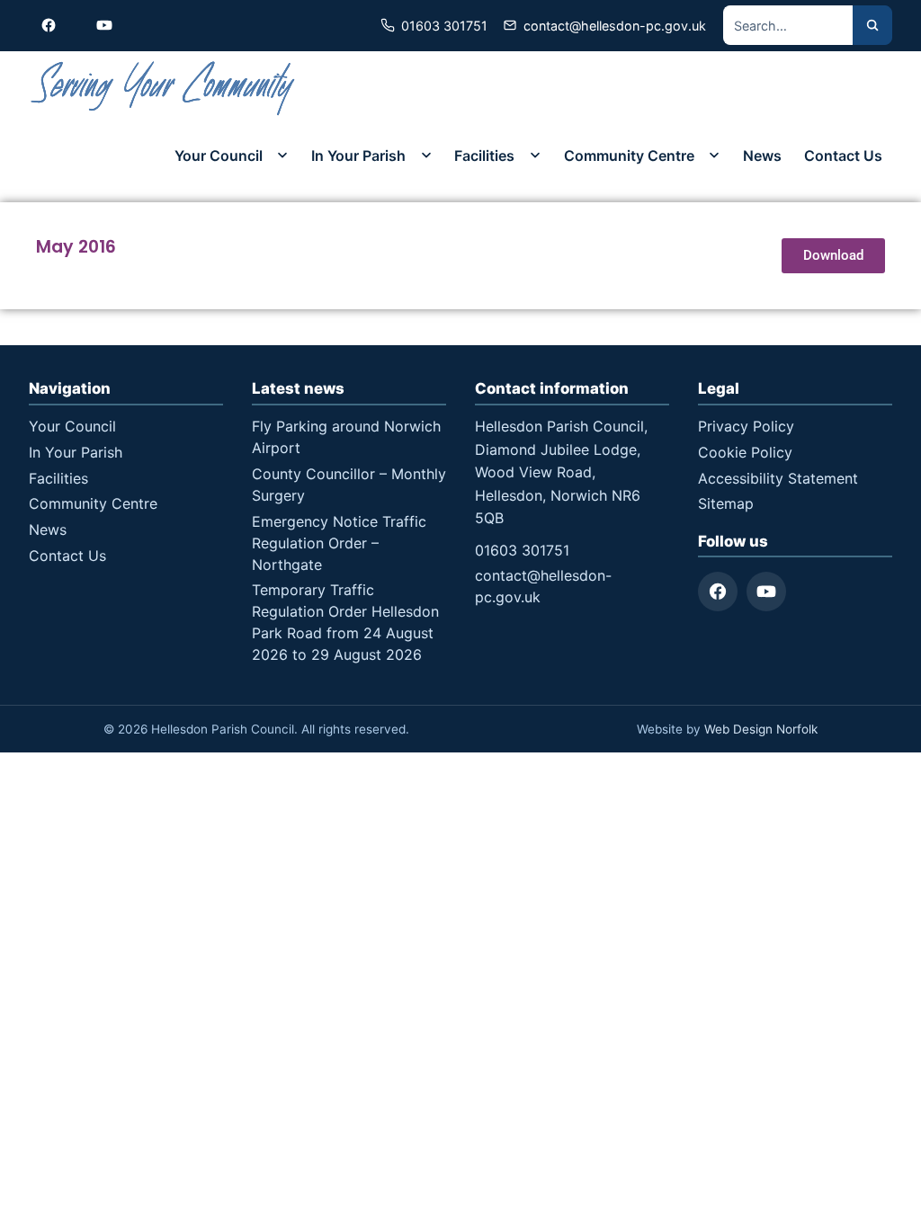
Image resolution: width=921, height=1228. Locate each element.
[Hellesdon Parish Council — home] (164, 88)
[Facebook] (718, 591)
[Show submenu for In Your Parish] (426, 155)
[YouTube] (766, 591)
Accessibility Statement (778, 478)
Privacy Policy (746, 426)
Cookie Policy (745, 452)
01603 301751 (522, 550)
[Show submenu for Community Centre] (714, 155)
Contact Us (843, 156)
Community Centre (629, 156)
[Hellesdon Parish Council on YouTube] (104, 25)
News (762, 156)
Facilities (484, 156)
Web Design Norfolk (761, 729)
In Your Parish (358, 156)
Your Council (218, 156)
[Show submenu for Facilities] (535, 155)
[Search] (872, 25)
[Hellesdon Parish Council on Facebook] (48, 25)
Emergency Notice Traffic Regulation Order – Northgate (339, 543)
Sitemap (726, 503)
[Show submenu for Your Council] (282, 155)
